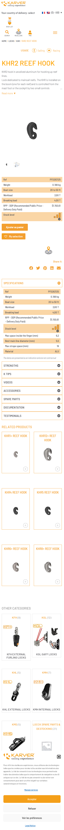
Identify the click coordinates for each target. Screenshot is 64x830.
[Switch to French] (42, 12)
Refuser (32, 808)
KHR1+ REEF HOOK (15, 436)
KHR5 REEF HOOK (48, 492)
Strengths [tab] (11, 365)
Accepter (32, 799)
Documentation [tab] (14, 407)
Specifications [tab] (13, 283)
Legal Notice (30, 825)
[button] (59, 756)
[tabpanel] (32, 324)
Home (4, 41)
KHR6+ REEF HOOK (15, 549)
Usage (25, 50)
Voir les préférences (32, 817)
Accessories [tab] (12, 390)
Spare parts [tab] (12, 399)
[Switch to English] (47, 12)
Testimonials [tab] (12, 416)
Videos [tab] (8, 382)
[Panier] (9, 18)
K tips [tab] (7, 374)
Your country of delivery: (18, 12)
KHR (18, 41)
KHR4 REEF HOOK (16, 492)
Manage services (31, 790)
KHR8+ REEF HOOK (47, 549)
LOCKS (11, 41)
